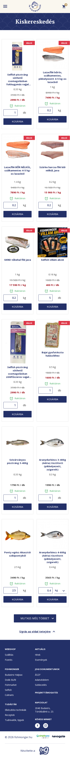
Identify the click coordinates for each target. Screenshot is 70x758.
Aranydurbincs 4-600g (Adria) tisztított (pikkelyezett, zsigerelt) (52, 557)
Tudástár (11, 704)
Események (41, 659)
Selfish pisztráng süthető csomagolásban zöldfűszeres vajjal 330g (17, 373)
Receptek (10, 715)
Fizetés (8, 659)
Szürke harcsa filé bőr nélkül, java (52, 168)
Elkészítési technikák (15, 709)
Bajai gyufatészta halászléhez (52, 354)
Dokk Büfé (10, 679)
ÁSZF (38, 674)
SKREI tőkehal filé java (17, 259)
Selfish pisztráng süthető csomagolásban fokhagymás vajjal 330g (17, 81)
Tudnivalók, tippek (14, 720)
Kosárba (17, 121)
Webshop (10, 649)
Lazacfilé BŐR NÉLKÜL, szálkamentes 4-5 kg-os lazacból (17, 170)
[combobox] (60, 590)
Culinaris (9, 694)
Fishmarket (11, 684)
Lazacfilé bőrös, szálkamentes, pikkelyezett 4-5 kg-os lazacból (52, 77)
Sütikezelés (41, 684)
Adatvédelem (42, 679)
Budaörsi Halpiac (14, 674)
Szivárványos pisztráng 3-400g (17, 461)
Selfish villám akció (52, 259)
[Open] (63, 590)
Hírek (37, 654)
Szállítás (9, 654)
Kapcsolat (41, 702)
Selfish (8, 689)
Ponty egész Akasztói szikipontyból (17, 554)
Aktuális (40, 649)
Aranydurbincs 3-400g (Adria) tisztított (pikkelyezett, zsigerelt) (52, 464)
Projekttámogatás (46, 692)
